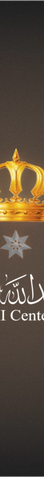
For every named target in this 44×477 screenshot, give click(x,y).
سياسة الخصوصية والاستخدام (21, 451)
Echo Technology (27, 470)
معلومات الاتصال (8, 451)
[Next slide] (19, 436)
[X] (33, 459)
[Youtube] (26, 459)
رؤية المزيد (35, 386)
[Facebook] (36, 459)
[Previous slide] (25, 436)
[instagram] (40, 459)
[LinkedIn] (29, 459)
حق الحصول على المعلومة (35, 451)
